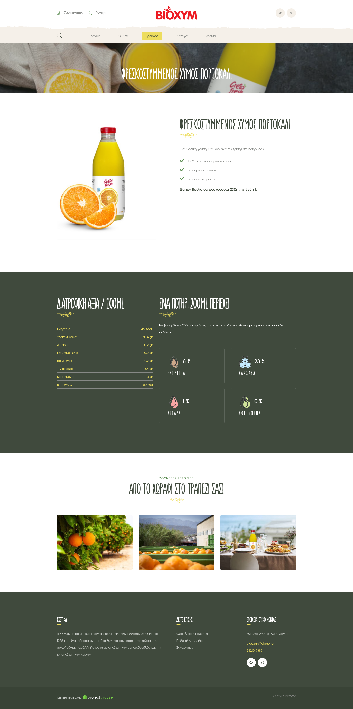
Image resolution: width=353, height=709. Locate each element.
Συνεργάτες (73, 13)
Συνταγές (182, 36)
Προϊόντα (152, 36)
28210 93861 (255, 650)
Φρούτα (211, 36)
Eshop (100, 13)
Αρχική (95, 36)
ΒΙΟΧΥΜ (123, 36)
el (291, 13)
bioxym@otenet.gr (261, 643)
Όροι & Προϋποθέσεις (192, 634)
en (280, 13)
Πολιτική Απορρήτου (190, 641)
